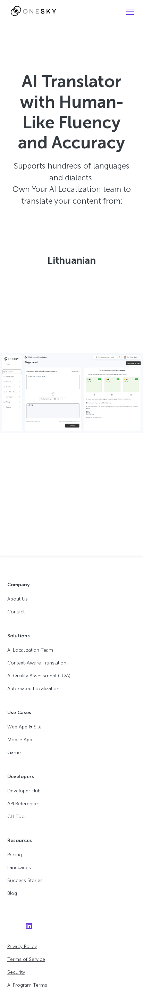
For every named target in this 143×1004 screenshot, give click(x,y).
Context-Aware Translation (36, 663)
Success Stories (25, 880)
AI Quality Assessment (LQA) (38, 676)
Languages (19, 868)
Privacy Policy (22, 946)
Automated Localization (33, 689)
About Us (17, 599)
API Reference (22, 804)
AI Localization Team (30, 650)
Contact (16, 612)
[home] (31, 11)
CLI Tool (16, 816)
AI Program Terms (27, 985)
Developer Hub (24, 791)
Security (16, 972)
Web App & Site (24, 727)
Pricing (14, 855)
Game (14, 753)
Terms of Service (26, 959)
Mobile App (19, 740)
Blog (12, 893)
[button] (129, 11)
